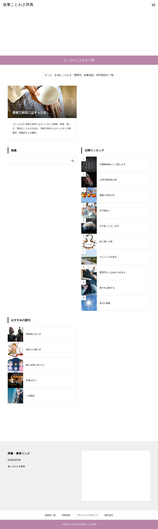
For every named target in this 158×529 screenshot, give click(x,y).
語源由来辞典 (14, 460)
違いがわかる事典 (16, 466)
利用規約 (66, 515)
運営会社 (108, 515)
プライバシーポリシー (87, 515)
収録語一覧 (50, 515)
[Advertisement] (79, 32)
